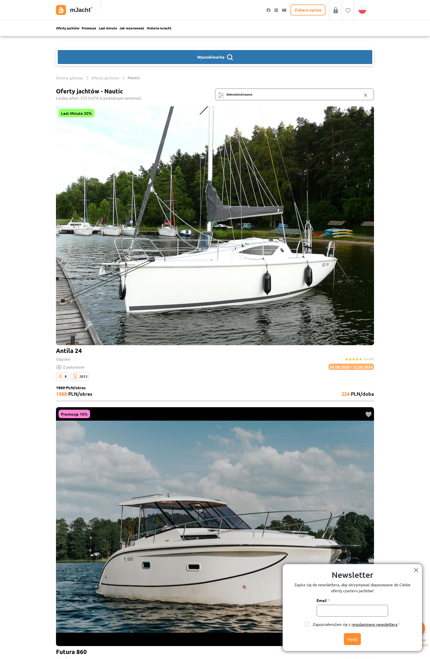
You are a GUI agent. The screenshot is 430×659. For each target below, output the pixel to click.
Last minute (108, 28)
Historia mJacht (159, 28)
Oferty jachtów (67, 28)
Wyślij (352, 639)
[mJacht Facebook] (268, 10)
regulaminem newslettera (374, 624)
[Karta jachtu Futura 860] (215, 526)
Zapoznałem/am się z (355, 624)
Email (322, 600)
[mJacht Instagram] (276, 10)
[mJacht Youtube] (284, 10)
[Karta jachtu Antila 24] (215, 225)
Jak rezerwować (131, 28)
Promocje (89, 28)
